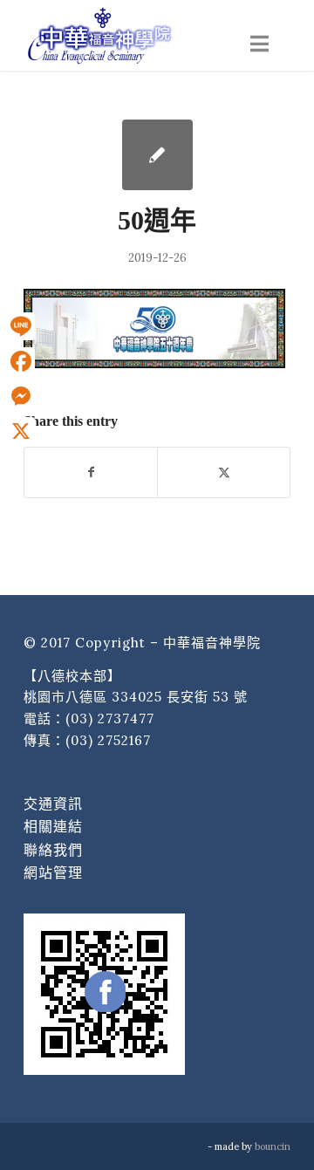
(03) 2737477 (109, 718)
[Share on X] (224, 472)
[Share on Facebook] (90, 472)
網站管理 (53, 872)
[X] (20, 431)
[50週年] (157, 155)
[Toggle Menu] (259, 44)
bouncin (272, 1146)
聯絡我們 (53, 850)
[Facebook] (20, 361)
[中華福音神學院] (130, 35)
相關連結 (53, 826)
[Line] (20, 326)
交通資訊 (53, 803)
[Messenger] (20, 396)
